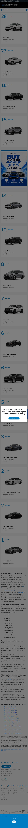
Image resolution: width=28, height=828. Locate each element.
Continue (14, 418)
